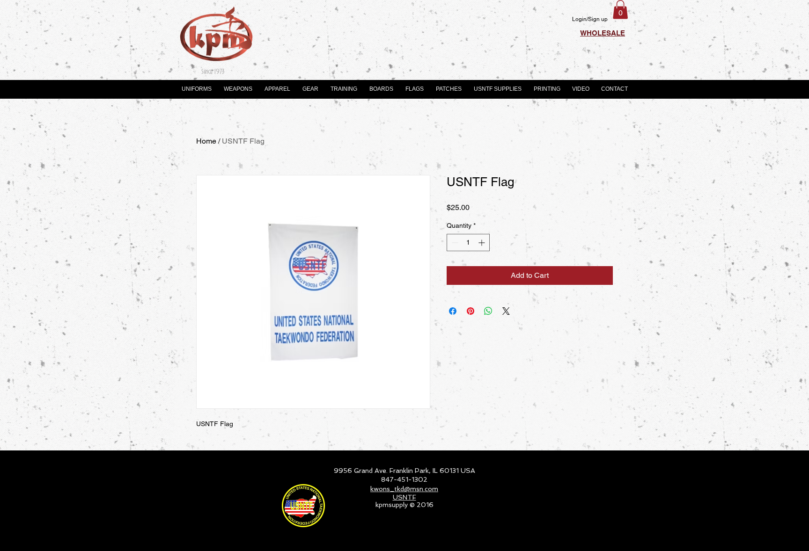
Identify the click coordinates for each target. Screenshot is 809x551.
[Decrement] (454, 242)
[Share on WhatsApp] (488, 311)
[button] (620, 9)
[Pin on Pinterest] (470, 311)
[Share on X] (506, 311)
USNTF (404, 497)
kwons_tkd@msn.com (404, 489)
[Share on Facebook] (452, 311)
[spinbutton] (468, 242)
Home (206, 141)
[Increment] (482, 242)
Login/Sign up (590, 19)
